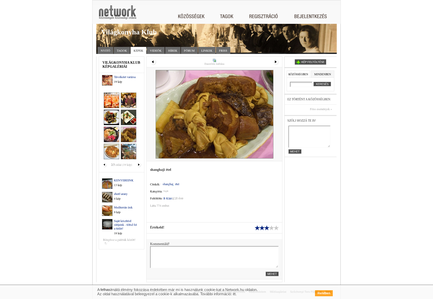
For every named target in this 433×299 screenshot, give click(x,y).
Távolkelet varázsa (125, 77)
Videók (156, 50)
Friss (223, 50)
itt (234, 294)
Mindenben (322, 74)
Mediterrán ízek (123, 207)
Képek (138, 50)
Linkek (206, 50)
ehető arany (121, 194)
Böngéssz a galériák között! (119, 240)
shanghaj (168, 184)
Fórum (189, 50)
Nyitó (105, 50)
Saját (165, 191)
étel (177, 184)
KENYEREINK (124, 180)
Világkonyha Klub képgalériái (121, 64)
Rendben (323, 293)
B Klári (167, 198)
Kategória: (156, 191)
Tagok (122, 50)
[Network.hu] (117, 15)
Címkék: (155, 184)
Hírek (172, 50)
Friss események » (321, 109)
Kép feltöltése (312, 61)
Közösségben (298, 74)
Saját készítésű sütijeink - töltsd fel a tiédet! (125, 224)
